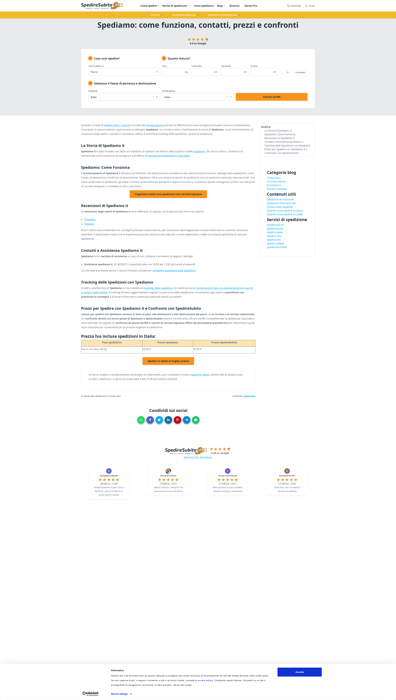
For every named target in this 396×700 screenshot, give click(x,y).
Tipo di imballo (96, 66)
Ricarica (234, 5)
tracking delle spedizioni (158, 288)
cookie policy (205, 680)
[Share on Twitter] (159, 420)
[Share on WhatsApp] (141, 420)
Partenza (92, 91)
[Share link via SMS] (196, 420)
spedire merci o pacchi (117, 125)
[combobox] (124, 96)
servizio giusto (154, 125)
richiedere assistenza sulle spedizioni (174, 270)
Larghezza (226, 66)
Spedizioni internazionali (281, 203)
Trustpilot (89, 219)
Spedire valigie (275, 243)
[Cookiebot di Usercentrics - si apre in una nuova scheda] (90, 694)
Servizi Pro (250, 5)
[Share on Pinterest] (177, 420)
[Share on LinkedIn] (168, 420)
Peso (164, 66)
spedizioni (199, 151)
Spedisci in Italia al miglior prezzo (168, 361)
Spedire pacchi (275, 225)
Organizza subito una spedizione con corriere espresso (168, 194)
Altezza (254, 66)
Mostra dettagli (119, 694)
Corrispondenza (276, 181)
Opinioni (89, 224)
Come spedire (148, 5)
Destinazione (168, 91)
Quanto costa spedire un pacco (285, 210)
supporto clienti (200, 374)
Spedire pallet (275, 232)
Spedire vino (274, 236)
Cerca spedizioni (204, 5)
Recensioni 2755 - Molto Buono (198, 457)
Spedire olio (274, 239)
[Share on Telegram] (186, 420)
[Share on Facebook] (150, 420)
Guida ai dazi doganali (280, 207)
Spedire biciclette (277, 247)
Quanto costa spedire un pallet (285, 214)
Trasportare (249, 396)
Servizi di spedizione (174, 5)
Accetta (299, 672)
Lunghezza (197, 66)
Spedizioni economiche (280, 199)
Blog (220, 5)
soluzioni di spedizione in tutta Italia (169, 155)
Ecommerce (274, 185)
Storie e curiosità (277, 189)
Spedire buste (275, 228)
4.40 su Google (220, 453)
